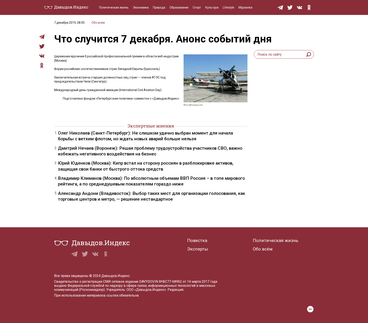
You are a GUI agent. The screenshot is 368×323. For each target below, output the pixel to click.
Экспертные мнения (151, 126)
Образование (179, 7)
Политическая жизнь (114, 7)
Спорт (197, 7)
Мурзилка (245, 7)
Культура (211, 7)
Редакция (175, 290)
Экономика (141, 7)
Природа (159, 7)
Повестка (197, 240)
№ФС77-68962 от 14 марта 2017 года (188, 282)
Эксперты (197, 249)
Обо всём (98, 22)
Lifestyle (228, 7)
